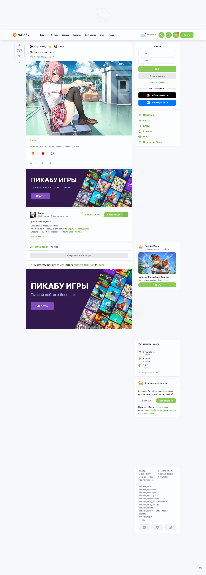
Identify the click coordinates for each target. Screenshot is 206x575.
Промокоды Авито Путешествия (152, 511)
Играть (157, 285)
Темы (111, 35)
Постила (142, 514)
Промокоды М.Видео (147, 493)
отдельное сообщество (78, 229)
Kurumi (77, 147)
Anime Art (34, 147)
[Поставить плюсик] (19, 45)
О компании (163, 477)
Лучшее (54, 35)
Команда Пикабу (145, 477)
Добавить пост (92, 214)
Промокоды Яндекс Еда (148, 505)
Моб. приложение (146, 480)
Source (33, 140)
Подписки (77, 35)
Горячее (44, 35)
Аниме (43, 147)
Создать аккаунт (157, 76)
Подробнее (35, 236)
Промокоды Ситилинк (147, 508)
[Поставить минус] (19, 56)
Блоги (102, 35)
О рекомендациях (165, 474)
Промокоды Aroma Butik (148, 499)
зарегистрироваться (84, 265)
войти (102, 265)
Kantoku (68, 147)
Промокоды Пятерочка (148, 496)
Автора (54, 247)
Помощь (142, 471)
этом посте (75, 232)
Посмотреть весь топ (148, 372)
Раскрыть (79, 255)
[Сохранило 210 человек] (42, 163)
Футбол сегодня (145, 517)
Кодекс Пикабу (144, 474)
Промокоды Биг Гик (146, 487)
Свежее (65, 35)
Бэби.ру (141, 520)
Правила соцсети (165, 471)
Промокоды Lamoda (147, 490)
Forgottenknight (41, 46)
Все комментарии (39, 247)
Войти (187, 35)
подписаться (166, 401)
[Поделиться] (50, 163)
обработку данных (158, 410)
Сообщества (90, 35)
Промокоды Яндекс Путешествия (152, 502)
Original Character (55, 147)
